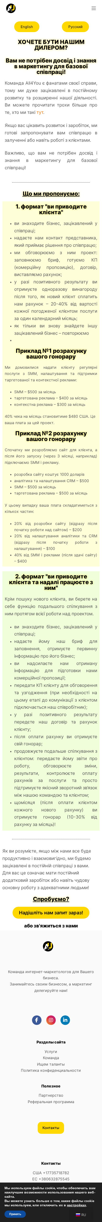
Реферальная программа (51, 1101)
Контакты (50, 1127)
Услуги (51, 1051)
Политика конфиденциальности (51, 1070)
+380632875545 (54, 1179)
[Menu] (94, 8)
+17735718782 (56, 1172)
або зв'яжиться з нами (51, 926)
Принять (15, 1214)
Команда (51, 1057)
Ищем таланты (51, 1064)
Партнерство (51, 1095)
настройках (76, 1205)
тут (40, 112)
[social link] (37, 1020)
